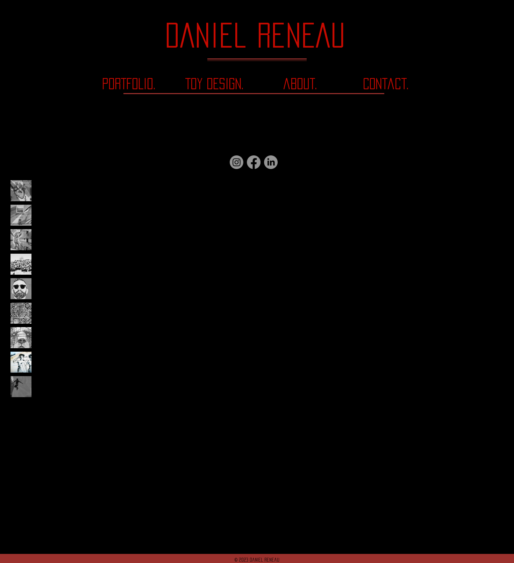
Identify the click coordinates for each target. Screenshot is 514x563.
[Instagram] (236, 162)
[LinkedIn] (271, 162)
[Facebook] (253, 162)
